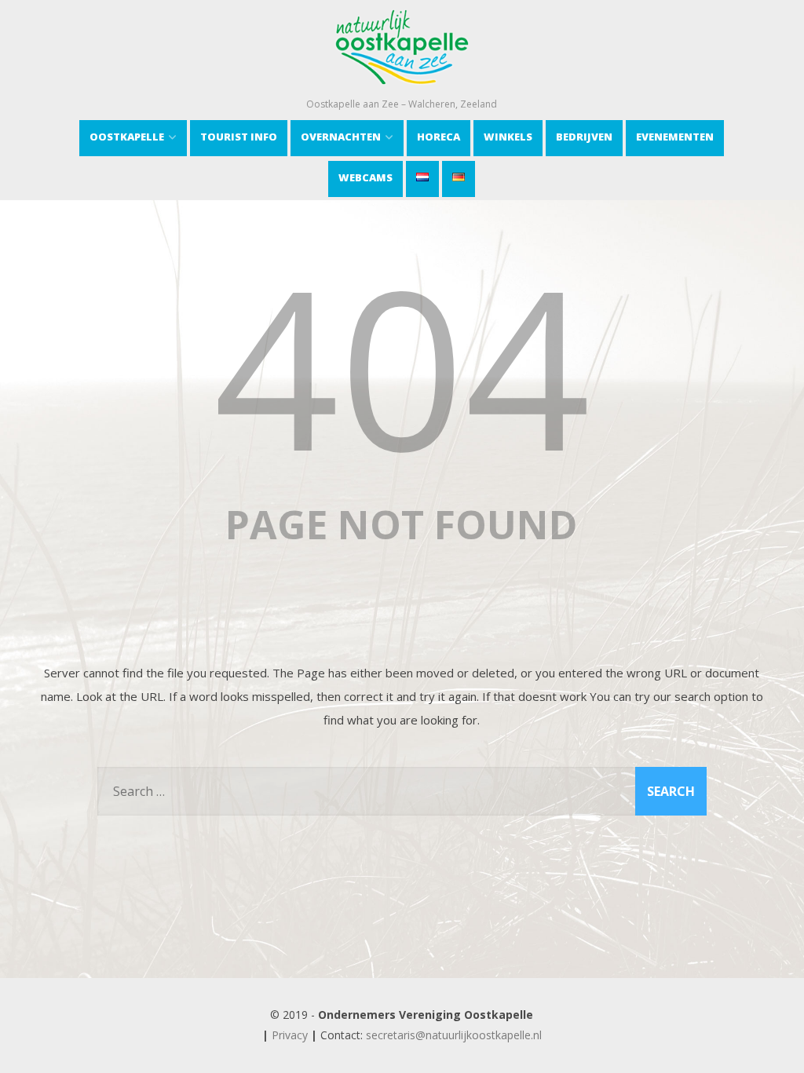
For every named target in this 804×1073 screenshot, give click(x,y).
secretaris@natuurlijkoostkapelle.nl (454, 1034)
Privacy (290, 1034)
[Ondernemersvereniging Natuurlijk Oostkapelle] (402, 89)
